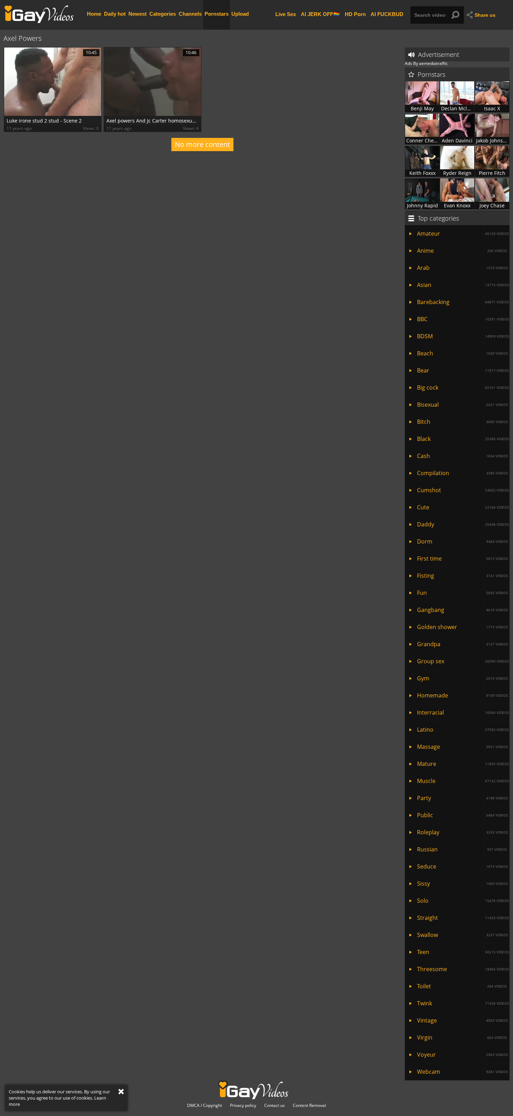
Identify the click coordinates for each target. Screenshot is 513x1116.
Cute (463, 507)
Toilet (462, 986)
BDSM (463, 336)
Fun (462, 593)
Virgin (462, 1037)
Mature (463, 764)
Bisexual (462, 404)
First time (462, 558)
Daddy (463, 524)
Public (462, 815)
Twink (463, 1003)
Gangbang (462, 610)
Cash (462, 456)
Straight (463, 918)
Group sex (463, 661)
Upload (240, 14)
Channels (190, 14)
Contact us (274, 1105)
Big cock (463, 387)
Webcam (462, 1072)
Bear (463, 370)
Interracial (463, 712)
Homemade (462, 695)
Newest (137, 14)
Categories (162, 14)
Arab (462, 268)
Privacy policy (243, 1105)
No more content (202, 144)
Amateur (463, 233)
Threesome (463, 969)
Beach (462, 353)
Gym (462, 678)
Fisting (462, 575)
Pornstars (217, 14)
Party (462, 798)
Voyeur (462, 1054)
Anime (462, 250)
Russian (462, 849)
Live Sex (285, 14)
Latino (463, 729)
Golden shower (462, 627)
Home (94, 14)
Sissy (462, 883)
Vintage (462, 1020)
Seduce (462, 866)
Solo (463, 900)
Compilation (462, 473)
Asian (463, 285)
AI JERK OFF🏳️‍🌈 (320, 14)
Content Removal (309, 1105)
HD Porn (355, 14)
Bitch (462, 422)
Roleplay (462, 832)
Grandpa (462, 644)
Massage (462, 747)
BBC (463, 319)
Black (463, 439)
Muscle (463, 781)
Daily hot (115, 14)
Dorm (462, 541)
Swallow (462, 935)
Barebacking (463, 302)
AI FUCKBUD (387, 14)
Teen (463, 952)
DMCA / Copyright (204, 1105)
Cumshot (463, 490)
